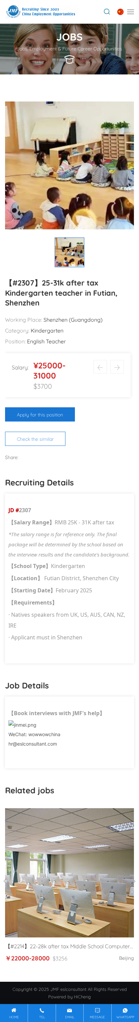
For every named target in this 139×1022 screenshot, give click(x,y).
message (97, 1017)
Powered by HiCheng (69, 996)
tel (42, 1017)
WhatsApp (125, 1017)
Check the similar (35, 438)
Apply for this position (40, 414)
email (69, 1017)
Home (14, 1017)
